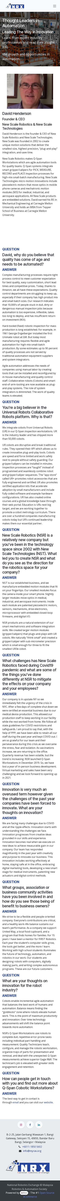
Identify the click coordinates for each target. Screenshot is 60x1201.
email (16, 1102)
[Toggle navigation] (55, 6)
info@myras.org (32, 1151)
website (48, 1102)
